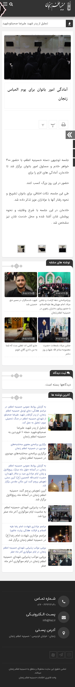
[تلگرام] (61, 654)
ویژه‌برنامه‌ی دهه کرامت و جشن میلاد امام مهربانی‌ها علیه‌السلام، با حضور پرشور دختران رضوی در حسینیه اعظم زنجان (54, 306)
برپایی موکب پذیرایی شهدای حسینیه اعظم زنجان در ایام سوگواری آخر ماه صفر (24, 561)
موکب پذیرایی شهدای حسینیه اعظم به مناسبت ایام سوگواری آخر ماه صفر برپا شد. (25, 511)
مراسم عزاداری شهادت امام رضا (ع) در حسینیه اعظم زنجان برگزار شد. (26, 537)
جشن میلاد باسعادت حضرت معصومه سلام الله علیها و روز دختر (56, 350)
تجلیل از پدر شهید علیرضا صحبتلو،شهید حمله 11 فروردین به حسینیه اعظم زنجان (27, 432)
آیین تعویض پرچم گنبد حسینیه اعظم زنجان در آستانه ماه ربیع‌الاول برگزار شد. (26, 495)
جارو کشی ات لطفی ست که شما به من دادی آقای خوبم (21, 348)
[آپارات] (53, 654)
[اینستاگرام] (68, 654)
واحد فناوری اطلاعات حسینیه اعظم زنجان (37, 678)
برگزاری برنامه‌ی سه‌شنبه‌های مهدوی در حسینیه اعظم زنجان (25, 455)
